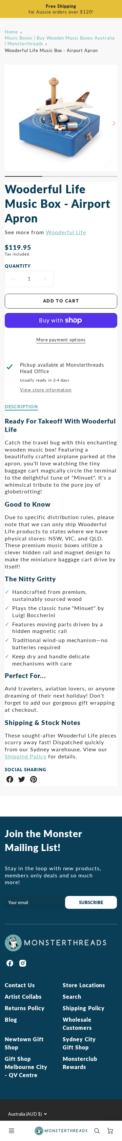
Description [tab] (21, 406)
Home (11, 31)
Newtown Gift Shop (24, 1043)
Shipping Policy (25, 756)
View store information (46, 389)
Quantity (18, 266)
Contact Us (20, 985)
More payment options (60, 339)
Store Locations (84, 985)
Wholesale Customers (77, 1023)
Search (72, 996)
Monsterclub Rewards (80, 1062)
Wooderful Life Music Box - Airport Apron (51, 50)
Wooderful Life (66, 232)
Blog (11, 1019)
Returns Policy (24, 1008)
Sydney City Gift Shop (79, 1043)
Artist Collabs (23, 996)
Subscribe (91, 902)
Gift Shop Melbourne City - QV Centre (26, 1066)
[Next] (113, 123)
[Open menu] (11, 1131)
